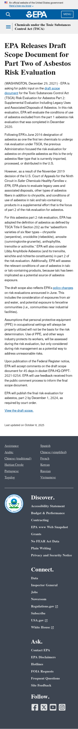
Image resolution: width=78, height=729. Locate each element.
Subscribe (38, 613)
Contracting (40, 520)
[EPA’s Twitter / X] (44, 707)
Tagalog (10, 477)
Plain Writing (41, 548)
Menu (67, 14)
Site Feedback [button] (41, 685)
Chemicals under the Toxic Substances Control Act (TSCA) (43, 26)
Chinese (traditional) (18, 458)
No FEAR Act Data (45, 541)
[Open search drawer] (8, 14)
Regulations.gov (42, 606)
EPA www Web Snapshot (49, 527)
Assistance (12, 446)
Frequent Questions (45, 678)
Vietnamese (48, 477)
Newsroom (38, 599)
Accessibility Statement (48, 506)
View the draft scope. (19, 410)
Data (34, 578)
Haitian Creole (14, 464)
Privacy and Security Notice (51, 555)
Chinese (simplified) (53, 452)
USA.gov (37, 620)
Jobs (34, 592)
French (44, 458)
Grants (36, 534)
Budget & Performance (48, 513)
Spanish (45, 446)
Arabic (9, 452)
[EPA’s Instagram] (62, 707)
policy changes (63, 288)
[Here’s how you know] (39, 4)
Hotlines (37, 664)
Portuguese (12, 471)
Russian (45, 471)
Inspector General (44, 585)
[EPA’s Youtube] (53, 707)
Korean (45, 464)
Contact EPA (40, 650)
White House (40, 627)
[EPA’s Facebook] (35, 707)
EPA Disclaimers (43, 657)
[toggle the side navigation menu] (8, 27)
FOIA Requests (42, 671)
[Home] (36, 14)
